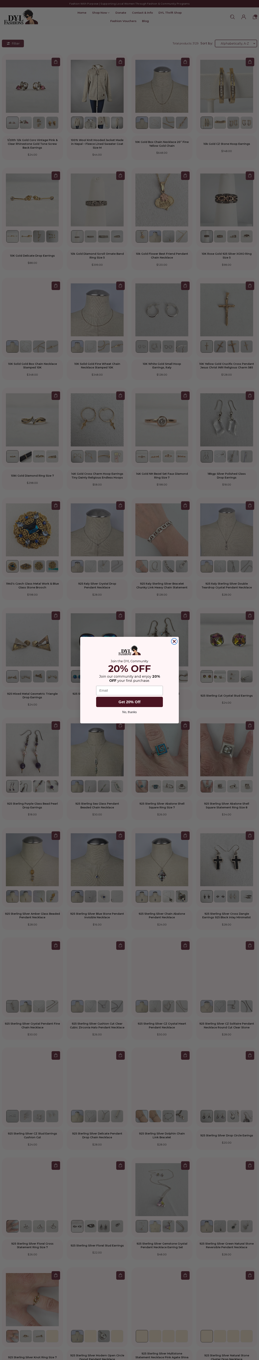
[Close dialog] (174, 641)
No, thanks (129, 712)
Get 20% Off (129, 702)
